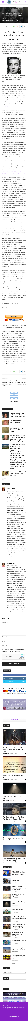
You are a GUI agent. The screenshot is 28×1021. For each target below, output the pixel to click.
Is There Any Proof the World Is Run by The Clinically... (17, 934)
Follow (23, 678)
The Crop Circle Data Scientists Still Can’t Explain (16, 429)
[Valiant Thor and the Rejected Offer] (6, 881)
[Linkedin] (21, 26)
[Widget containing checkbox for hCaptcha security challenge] (13, 657)
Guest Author (6, 20)
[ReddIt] (17, 26)
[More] (24, 26)
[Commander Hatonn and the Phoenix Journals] (14, 830)
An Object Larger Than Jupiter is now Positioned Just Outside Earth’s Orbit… (18, 414)
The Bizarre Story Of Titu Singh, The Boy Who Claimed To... (14, 818)
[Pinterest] (10, 26)
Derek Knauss (6, 800)
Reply (8, 558)
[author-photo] (14, 399)
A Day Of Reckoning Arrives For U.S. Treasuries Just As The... (19, 957)
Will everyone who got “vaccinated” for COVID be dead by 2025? (20, 382)
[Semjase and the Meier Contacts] (6, 911)
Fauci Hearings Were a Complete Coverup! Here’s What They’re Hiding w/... (18, 873)
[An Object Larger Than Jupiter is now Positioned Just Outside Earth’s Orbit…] (5, 415)
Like (24, 675)
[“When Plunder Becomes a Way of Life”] (14, 764)
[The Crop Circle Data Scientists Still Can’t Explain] (5, 430)
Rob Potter (20, 13)
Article (6, 5)
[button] (26, 2)
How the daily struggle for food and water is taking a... (14, 860)
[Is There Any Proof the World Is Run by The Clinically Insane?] (6, 934)
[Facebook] (3, 26)
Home (2, 5)
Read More (14, 719)
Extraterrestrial (9, 13)
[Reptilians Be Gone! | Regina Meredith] (5, 422)
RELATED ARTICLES (7, 409)
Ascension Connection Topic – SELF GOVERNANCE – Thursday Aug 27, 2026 (19, 926)
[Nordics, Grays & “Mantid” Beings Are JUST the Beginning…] (5, 473)
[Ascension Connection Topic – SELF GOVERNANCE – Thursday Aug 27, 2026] (6, 926)
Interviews (15, 13)
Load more (14, 963)
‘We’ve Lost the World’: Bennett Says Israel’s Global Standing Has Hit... (14, 749)
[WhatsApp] (13, 26)
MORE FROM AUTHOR (19, 409)
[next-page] (5, 479)
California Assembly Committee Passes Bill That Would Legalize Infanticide (7, 383)
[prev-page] (3, 479)
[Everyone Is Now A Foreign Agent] (14, 788)
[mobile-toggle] (2, 2)
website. (6, 106)
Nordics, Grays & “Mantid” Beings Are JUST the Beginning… (18, 473)
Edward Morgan (6, 753)
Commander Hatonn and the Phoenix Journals (13, 839)
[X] (6, 26)
